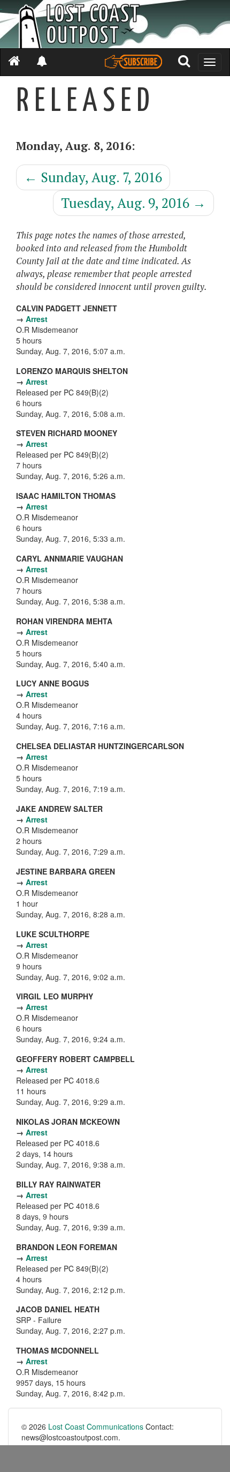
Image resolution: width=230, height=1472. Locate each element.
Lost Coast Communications (95, 1426)
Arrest (37, 318)
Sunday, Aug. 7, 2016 (93, 177)
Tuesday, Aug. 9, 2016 (133, 203)
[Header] (115, 24)
